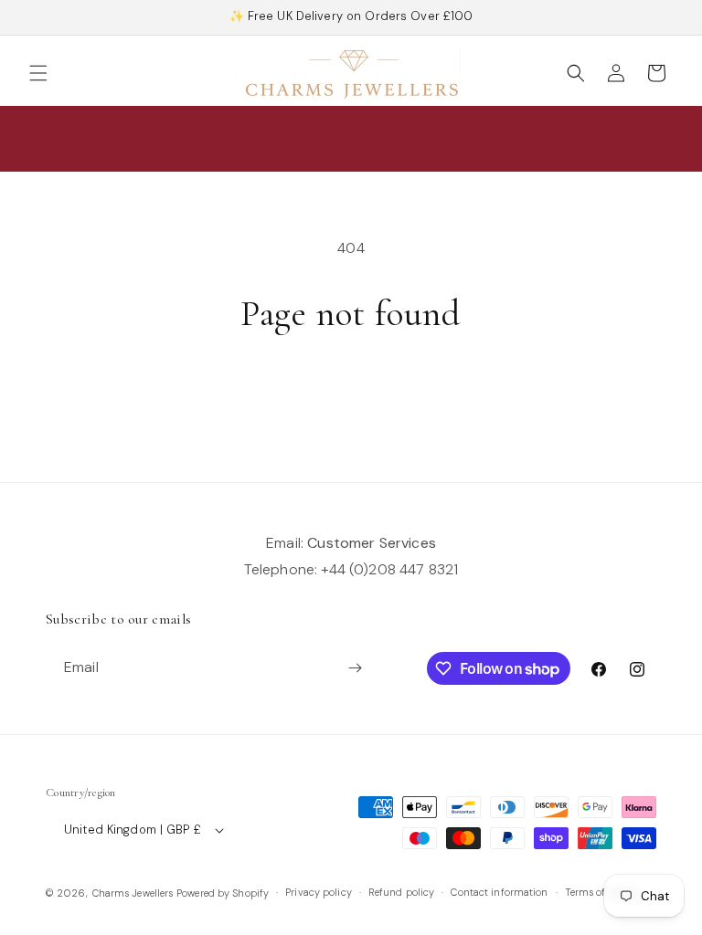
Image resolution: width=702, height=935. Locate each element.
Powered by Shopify (222, 893)
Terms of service (603, 892)
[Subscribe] (355, 667)
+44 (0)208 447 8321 (389, 569)
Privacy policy (318, 892)
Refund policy (401, 892)
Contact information (499, 892)
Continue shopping (351, 395)
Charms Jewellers (133, 893)
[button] (38, 73)
